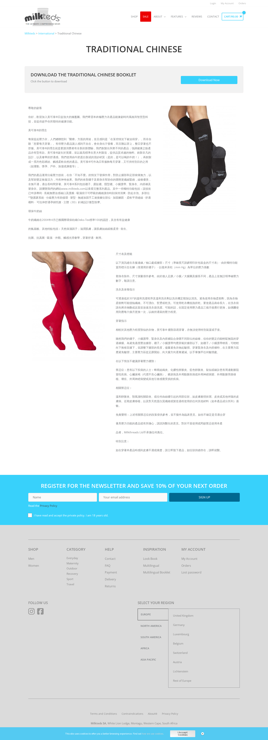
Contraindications (132, 713)
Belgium (178, 643)
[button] (204, 497)
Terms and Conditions (103, 713)
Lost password (191, 572)
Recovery (72, 573)
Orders (186, 566)
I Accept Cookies (183, 733)
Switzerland (180, 653)
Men (31, 559)
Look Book (150, 559)
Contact (110, 559)
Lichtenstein (180, 671)
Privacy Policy (48, 505)
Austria (177, 662)
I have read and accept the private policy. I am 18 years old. (71, 515)
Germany (179, 625)
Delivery (110, 579)
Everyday (72, 558)
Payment (111, 572)
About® (152, 713)
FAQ (107, 566)
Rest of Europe (182, 680)
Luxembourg (181, 634)
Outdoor (72, 568)
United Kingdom (183, 615)
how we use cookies (152, 734)
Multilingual (151, 566)
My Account (189, 559)
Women (33, 566)
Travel (70, 584)
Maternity (73, 563)
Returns (110, 586)
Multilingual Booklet (156, 572)
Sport (70, 579)
